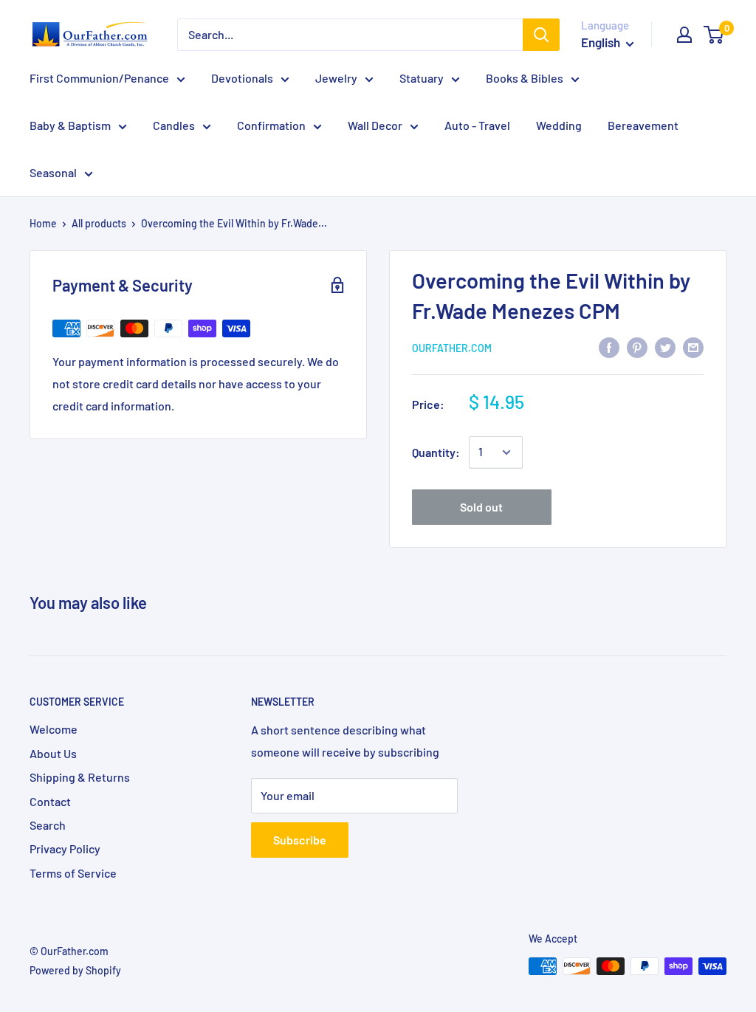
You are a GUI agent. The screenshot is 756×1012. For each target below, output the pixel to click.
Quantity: (436, 452)
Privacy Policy (65, 848)
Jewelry (336, 78)
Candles (174, 125)
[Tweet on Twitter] (665, 346)
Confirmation (271, 125)
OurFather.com (452, 348)
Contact (50, 801)
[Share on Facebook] (609, 346)
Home (43, 223)
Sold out (481, 507)
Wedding (559, 125)
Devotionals (242, 78)
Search (48, 825)
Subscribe (299, 840)
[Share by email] (693, 346)
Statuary (421, 78)
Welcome (54, 729)
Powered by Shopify (75, 970)
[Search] (541, 34)
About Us (53, 753)
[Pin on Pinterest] (637, 346)
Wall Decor (375, 125)
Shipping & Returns (80, 777)
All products (99, 223)
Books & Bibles (524, 78)
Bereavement (643, 125)
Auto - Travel (477, 125)
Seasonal (53, 172)
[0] (714, 35)
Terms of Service (73, 873)
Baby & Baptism (70, 125)
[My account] (684, 35)
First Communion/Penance (99, 78)
